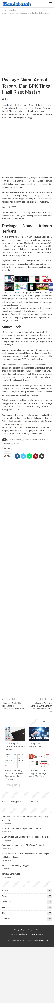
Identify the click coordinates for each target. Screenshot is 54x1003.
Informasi (6, 919)
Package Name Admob (39, 439)
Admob (11, 439)
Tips (3, 913)
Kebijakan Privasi (34, 930)
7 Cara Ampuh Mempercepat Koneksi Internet (21, 829)
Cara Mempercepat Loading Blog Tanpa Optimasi (23, 845)
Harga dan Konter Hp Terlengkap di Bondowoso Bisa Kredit (13, 706)
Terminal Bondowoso (11, 874)
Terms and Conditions (19, 934)
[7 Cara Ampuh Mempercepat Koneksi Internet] (15, 734)
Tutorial (5, 891)
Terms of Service (37, 934)
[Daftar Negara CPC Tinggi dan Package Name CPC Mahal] (39, 761)
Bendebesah (43, 940)
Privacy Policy (19, 930)
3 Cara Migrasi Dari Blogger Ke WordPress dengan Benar (26, 837)
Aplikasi (27, 439)
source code (16, 332)
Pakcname (6, 443)
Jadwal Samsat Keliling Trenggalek (16, 866)
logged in (17, 802)
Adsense (18, 439)
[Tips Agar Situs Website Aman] (39, 734)
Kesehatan (6, 908)
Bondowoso (6, 902)
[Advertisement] (27, 43)
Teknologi (3, 74)
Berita (4, 896)
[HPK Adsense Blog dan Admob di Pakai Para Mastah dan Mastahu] (15, 761)
